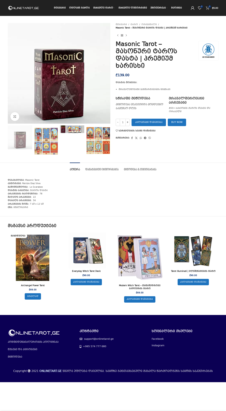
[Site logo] (24, 8)
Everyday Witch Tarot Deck (86, 271)
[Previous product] (118, 35)
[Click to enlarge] (14, 116)
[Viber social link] (149, 138)
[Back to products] (122, 35)
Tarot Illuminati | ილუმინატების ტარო (193, 271)
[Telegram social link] (145, 138)
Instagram (158, 346)
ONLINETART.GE (50, 371)
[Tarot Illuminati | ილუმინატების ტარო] (193, 250)
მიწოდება (15, 357)
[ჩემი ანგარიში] (192, 7)
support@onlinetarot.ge (99, 339)
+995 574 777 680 (94, 346)
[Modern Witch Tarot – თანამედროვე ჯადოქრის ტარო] (140, 258)
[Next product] (126, 35)
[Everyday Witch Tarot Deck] (86, 250)
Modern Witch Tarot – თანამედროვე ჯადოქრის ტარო (139, 287)
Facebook (158, 339)
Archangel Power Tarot (33, 285)
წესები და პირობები (22, 349)
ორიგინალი (149, 24)
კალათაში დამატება (148, 122)
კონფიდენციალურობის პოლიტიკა (33, 342)
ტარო (134, 24)
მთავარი (121, 24)
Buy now (177, 122)
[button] (86, 282)
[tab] (75, 168)
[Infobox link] (140, 103)
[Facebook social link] (132, 138)
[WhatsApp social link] (141, 138)
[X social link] (136, 138)
